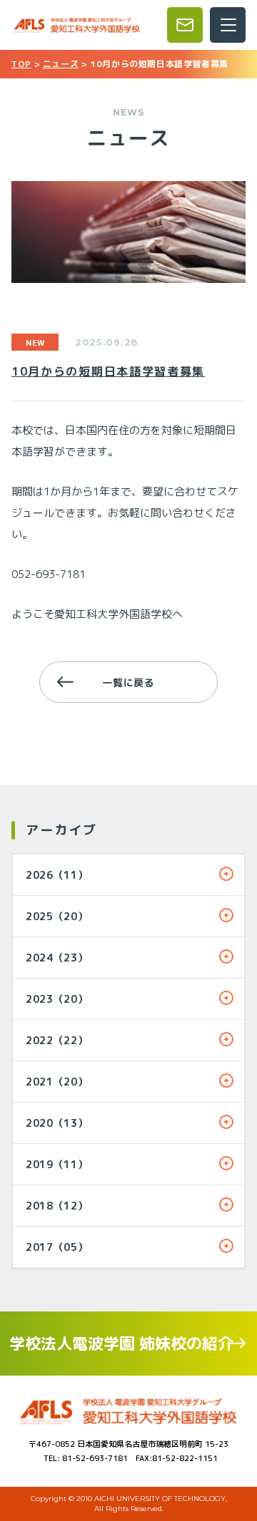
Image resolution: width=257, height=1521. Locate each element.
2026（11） (57, 875)
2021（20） (57, 1081)
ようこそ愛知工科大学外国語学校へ (97, 614)
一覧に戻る (128, 682)
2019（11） (57, 1164)
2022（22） (57, 1040)
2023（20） (57, 999)
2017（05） (57, 1247)
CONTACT (185, 25)
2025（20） (57, 916)
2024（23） (57, 957)
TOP (21, 64)
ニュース (61, 64)
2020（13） (57, 1123)
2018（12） (57, 1205)
